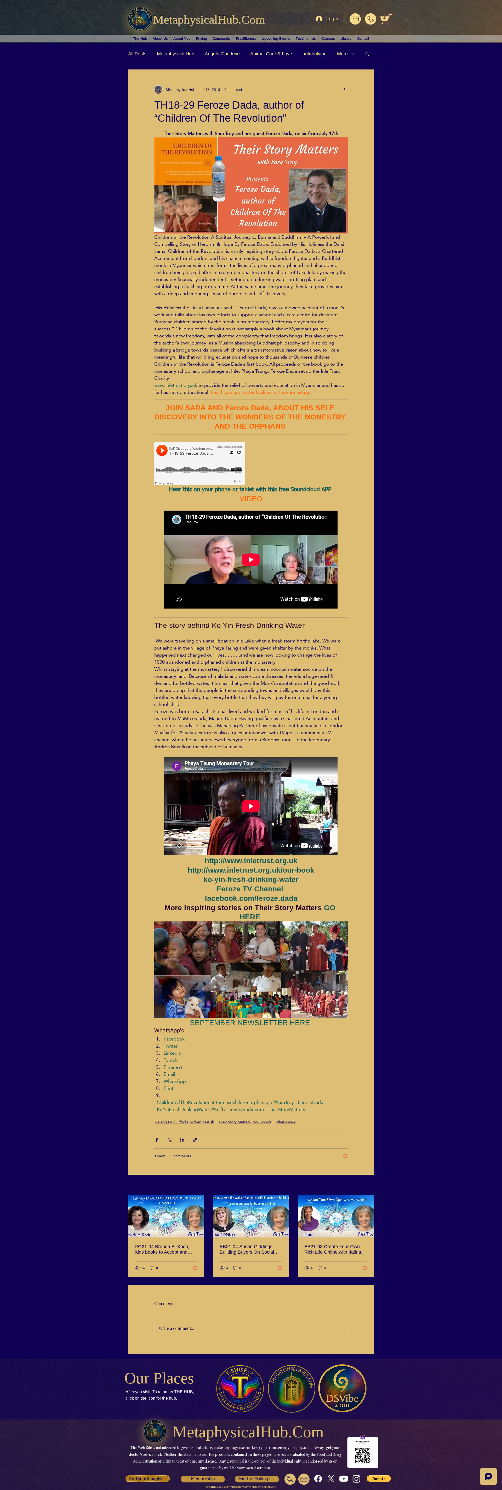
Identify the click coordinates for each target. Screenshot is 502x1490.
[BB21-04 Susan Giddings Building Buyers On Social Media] (251, 1216)
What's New (285, 1122)
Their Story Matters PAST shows (245, 1122)
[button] (367, 54)
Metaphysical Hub (175, 53)
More (342, 53)
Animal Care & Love (271, 53)
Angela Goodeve (222, 53)
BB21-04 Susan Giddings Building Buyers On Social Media (247, 1249)
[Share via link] (195, 1139)
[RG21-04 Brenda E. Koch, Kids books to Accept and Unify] (166, 1216)
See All (368, 1186)
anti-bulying (315, 53)
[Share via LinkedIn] (182, 1139)
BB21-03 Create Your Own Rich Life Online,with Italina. (333, 1249)
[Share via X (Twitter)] (169, 1139)
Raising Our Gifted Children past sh (184, 1122)
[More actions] (344, 89)
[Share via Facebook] (156, 1139)
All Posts (137, 53)
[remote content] (200, 464)
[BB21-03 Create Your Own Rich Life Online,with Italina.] (336, 1216)
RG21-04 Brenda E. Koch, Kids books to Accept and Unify (162, 1249)
